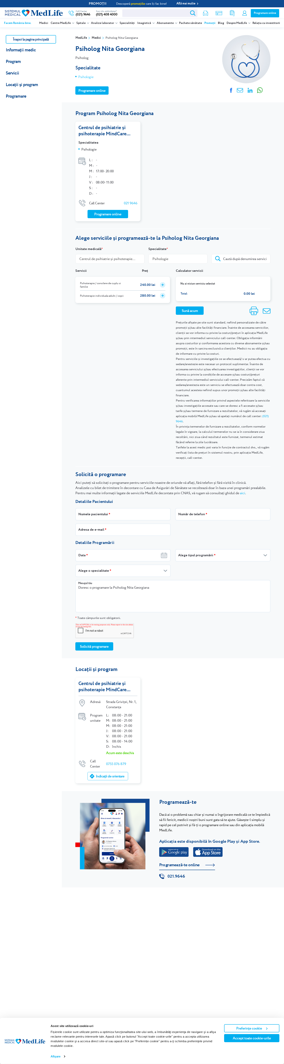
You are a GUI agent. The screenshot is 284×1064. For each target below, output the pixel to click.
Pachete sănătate (190, 23)
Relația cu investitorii (266, 23)
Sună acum (190, 311)
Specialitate (157, 249)
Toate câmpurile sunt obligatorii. (98, 618)
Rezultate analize (232, 13)
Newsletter (205, 13)
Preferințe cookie (249, 1028)
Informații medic (21, 49)
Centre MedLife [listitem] (61, 23)
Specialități (127, 23)
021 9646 (130, 203)
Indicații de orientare (110, 776)
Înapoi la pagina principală (31, 39)
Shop (219, 13)
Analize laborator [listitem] (103, 23)
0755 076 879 (116, 764)
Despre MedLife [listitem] (237, 23)
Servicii (12, 73)
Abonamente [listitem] (165, 23)
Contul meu (244, 13)
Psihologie (85, 77)
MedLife (81, 38)
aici (242, 493)
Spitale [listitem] (81, 23)
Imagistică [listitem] (144, 23)
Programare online (265, 13)
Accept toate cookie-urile (252, 1038)
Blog (221, 23)
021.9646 (176, 876)
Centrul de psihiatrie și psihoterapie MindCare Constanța (102, 131)
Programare (16, 96)
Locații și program (22, 84)
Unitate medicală (88, 249)
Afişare (55, 1056)
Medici (43, 23)
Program (13, 61)
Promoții (209, 23)
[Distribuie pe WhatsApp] (260, 90)
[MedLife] (34, 13)
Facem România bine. (17, 23)
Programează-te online (179, 865)
